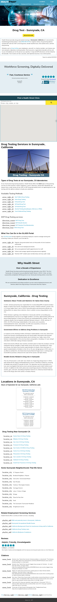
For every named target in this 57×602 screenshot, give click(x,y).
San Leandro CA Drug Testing (22, 456)
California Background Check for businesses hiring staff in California (32, 526)
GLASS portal (8, 236)
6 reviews (52, 79)
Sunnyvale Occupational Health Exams (23, 523)
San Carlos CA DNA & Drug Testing (23, 448)
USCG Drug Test (19, 227)
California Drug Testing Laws (20, 529)
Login (52, 1)
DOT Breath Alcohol (21, 223)
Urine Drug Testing (20, 199)
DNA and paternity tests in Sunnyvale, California (26, 520)
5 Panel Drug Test (20, 201)
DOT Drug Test (20, 220)
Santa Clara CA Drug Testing (21, 436)
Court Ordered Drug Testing (23, 211)
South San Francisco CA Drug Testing (24, 462)
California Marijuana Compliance (21, 532)
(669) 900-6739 (25, 41)
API (32, 600)
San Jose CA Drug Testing (21, 442)
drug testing (14, 48)
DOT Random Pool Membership (25, 225)
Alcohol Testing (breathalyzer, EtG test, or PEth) (28, 209)
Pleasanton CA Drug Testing (21, 454)
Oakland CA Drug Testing (20, 459)
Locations (42, 1)
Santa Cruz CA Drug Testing (21, 451)
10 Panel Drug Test (20, 204)
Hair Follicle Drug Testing (22, 197)
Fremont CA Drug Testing (20, 445)
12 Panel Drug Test (20, 206)
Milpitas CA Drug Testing (20, 439)
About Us (27, 600)
